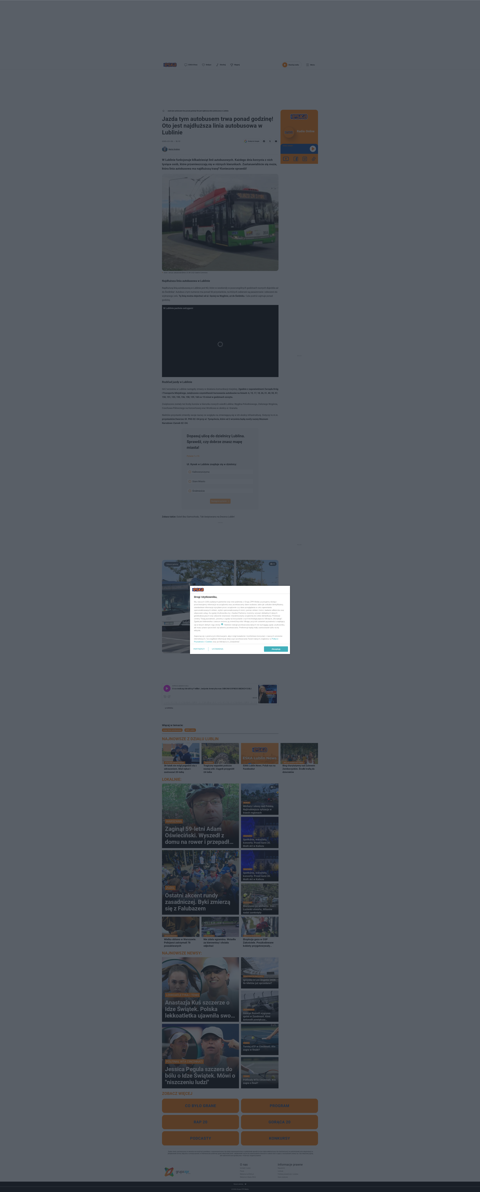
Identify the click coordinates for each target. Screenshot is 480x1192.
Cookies (209, 642)
